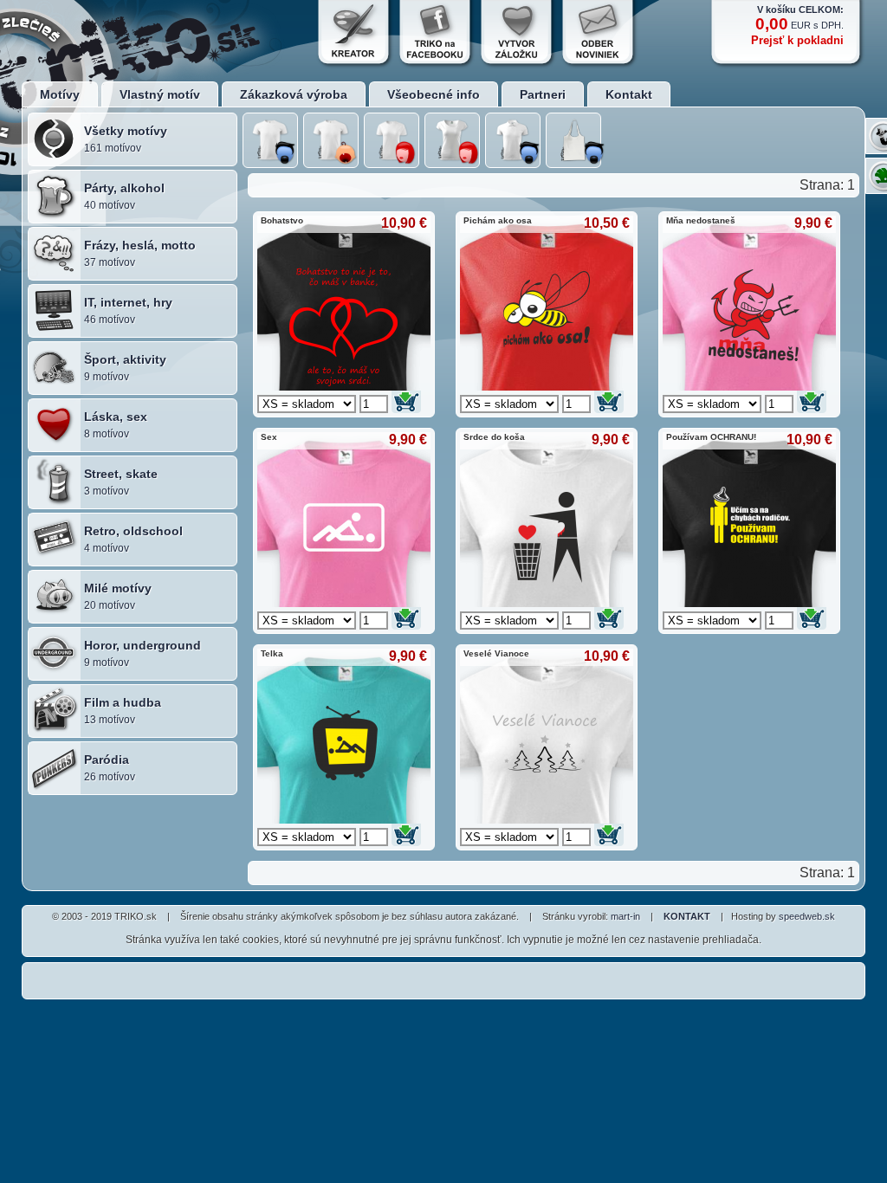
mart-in (625, 916)
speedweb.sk (807, 916)
